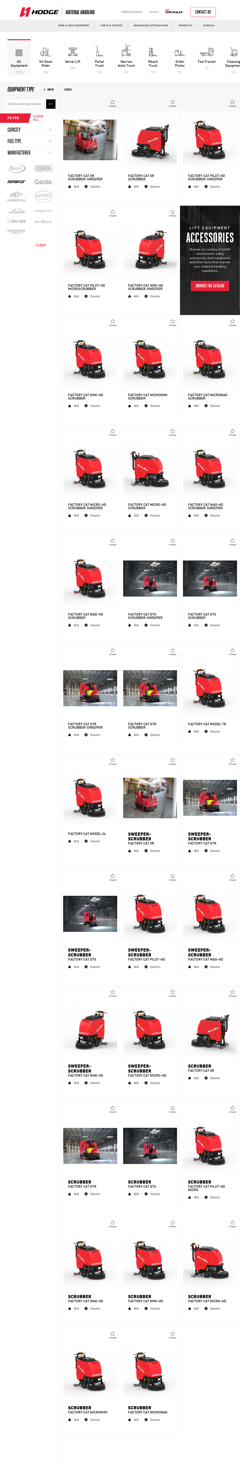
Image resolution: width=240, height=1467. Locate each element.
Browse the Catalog (210, 286)
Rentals (209, 25)
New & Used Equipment (73, 25)
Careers (154, 12)
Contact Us (203, 12)
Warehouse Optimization (151, 25)
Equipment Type (21, 89)
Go (51, 104)
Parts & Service (112, 25)
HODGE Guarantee (131, 12)
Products (185, 25)
